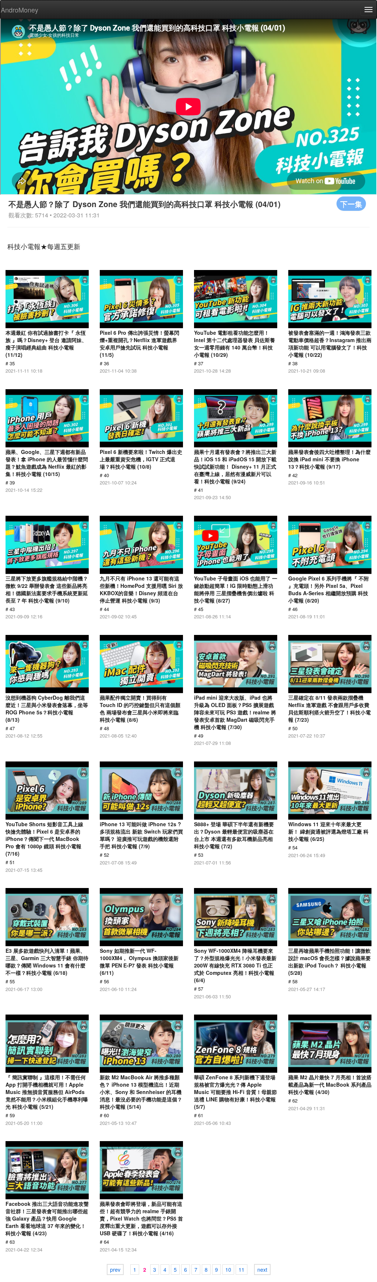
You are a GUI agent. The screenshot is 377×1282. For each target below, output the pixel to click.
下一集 (351, 203)
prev (115, 1269)
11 (241, 1269)
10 (228, 1269)
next (262, 1269)
